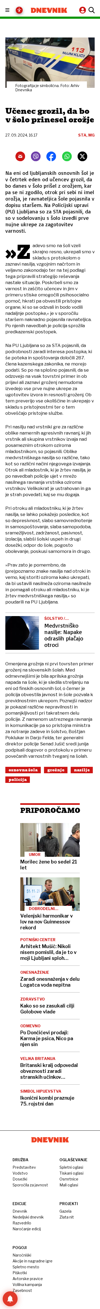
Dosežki (20, 1179)
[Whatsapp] (67, 156)
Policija (18, 780)
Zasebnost (22, 1290)
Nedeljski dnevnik (28, 1217)
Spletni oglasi (71, 1167)
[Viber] (36, 156)
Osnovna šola (23, 770)
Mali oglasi (68, 1185)
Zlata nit (66, 1217)
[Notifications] (10, 1298)
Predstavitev (24, 1167)
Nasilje (82, 770)
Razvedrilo (22, 1223)
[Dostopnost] (19, 10)
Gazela (65, 1211)
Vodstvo (20, 1173)
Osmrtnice (68, 1179)
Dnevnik (20, 1211)
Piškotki (20, 1272)
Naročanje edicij (27, 1229)
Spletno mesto (26, 1267)
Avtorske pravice (28, 1278)
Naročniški (22, 1255)
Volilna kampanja (27, 1284)
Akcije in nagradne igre (33, 1261)
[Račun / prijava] (83, 10)
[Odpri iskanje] (91, 10)
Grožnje (55, 770)
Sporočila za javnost (30, 1185)
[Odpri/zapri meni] (12, 10)
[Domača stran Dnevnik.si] (49, 10)
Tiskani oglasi (71, 1173)
